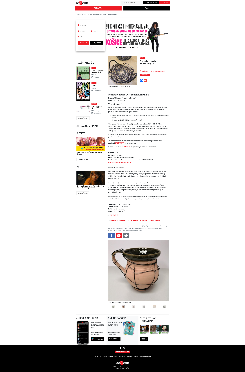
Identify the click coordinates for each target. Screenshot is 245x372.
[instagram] (124, 348)
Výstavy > (94, 82)
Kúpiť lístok (145, 75)
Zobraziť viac (82, 118)
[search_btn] (125, 3)
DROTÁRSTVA (125, 147)
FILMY (147, 8)
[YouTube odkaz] (119, 236)
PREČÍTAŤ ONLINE (114, 339)
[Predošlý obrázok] (112, 274)
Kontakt (96, 356)
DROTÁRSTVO (120, 143)
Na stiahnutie (103, 356)
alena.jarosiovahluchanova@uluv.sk (119, 162)
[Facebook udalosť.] (111, 236)
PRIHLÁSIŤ (165, 2)
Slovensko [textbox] (83, 25)
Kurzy (84, 15)
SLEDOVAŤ (144, 339)
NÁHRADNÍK (114, 215)
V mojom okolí (96, 42)
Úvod (78, 15)
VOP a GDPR (122, 356)
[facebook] (121, 348)
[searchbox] (87, 37)
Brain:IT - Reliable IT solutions (122, 368)
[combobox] (91, 25)
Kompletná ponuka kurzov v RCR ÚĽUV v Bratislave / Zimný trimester (135, 220)
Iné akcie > (94, 103)
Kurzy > (93, 67)
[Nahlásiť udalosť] (167, 61)
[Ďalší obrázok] (164, 274)
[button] (163, 35)
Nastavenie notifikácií (145, 356)
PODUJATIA (98, 8)
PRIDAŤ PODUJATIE (152, 2)
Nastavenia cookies (132, 356)
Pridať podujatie (113, 356)
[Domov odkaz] (126, 236)
